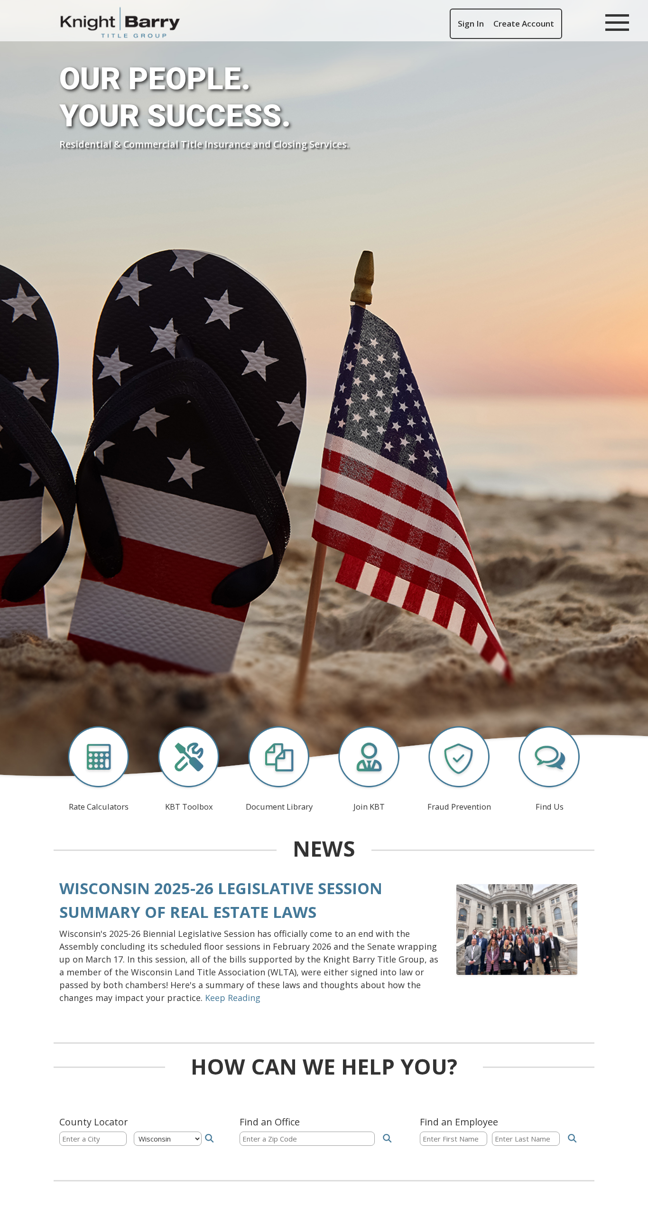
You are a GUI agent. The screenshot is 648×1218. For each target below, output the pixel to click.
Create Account (523, 23)
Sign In (471, 23)
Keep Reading (232, 997)
